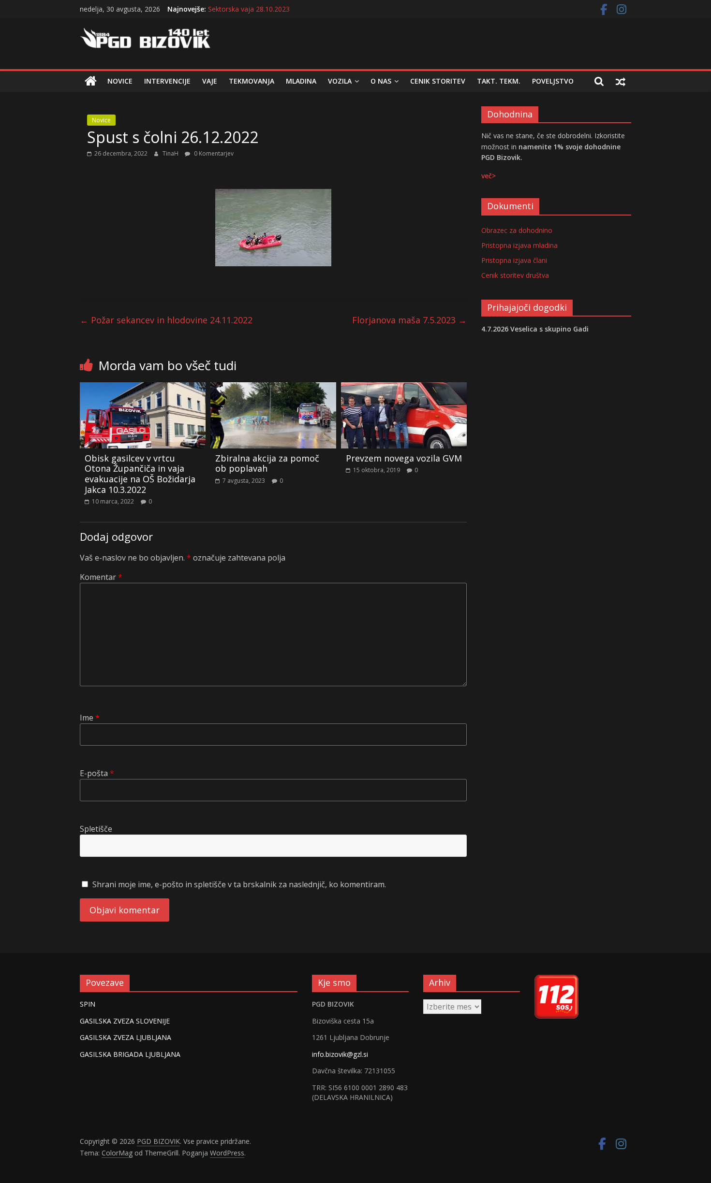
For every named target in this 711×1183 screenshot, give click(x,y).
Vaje (209, 81)
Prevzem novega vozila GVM (404, 458)
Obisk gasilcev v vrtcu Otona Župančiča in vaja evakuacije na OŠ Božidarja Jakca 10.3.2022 (140, 473)
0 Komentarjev (213, 153)
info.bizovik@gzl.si (340, 1054)
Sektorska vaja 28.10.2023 (249, 11)
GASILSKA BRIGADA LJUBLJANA (130, 1054)
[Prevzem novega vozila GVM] (404, 388)
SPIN (87, 1004)
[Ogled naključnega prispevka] (620, 81)
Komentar (101, 577)
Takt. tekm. (498, 81)
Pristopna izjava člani (514, 260)
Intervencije (167, 81)
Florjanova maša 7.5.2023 (409, 320)
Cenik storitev (437, 81)
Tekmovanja (251, 81)
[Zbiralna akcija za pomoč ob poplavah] (273, 388)
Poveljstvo (553, 81)
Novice (120, 81)
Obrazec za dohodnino (516, 230)
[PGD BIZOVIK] (91, 81)
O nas (380, 81)
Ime (90, 717)
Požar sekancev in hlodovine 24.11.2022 (166, 320)
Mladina (301, 81)
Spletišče (96, 828)
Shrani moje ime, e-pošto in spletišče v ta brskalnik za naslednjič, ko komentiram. (239, 884)
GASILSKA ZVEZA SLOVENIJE (125, 1020)
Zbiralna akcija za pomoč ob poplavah (267, 463)
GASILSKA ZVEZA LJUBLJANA (125, 1037)
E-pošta (97, 773)
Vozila (340, 81)
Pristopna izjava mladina (519, 245)
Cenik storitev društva (515, 275)
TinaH (171, 153)
